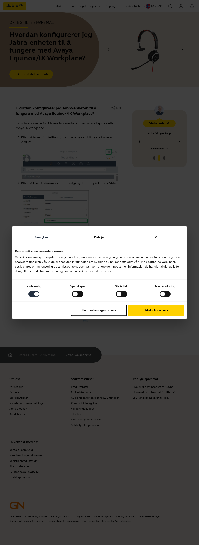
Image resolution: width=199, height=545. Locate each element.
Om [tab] (157, 237)
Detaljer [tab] (99, 237)
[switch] (77, 294)
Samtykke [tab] (41, 237)
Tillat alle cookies (156, 310)
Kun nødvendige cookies (99, 310)
